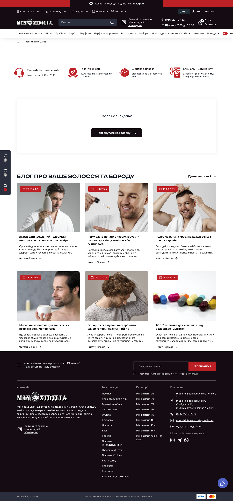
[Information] (215, 3)
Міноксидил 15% (146, 425)
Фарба (73, 33)
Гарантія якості (90, 68)
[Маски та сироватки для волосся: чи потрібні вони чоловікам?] (48, 296)
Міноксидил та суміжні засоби (169, 33)
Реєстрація (210, 11)
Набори (143, 33)
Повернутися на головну (113, 133)
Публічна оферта (112, 450)
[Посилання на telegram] (179, 440)
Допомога (120, 11)
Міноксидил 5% (145, 404)
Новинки (199, 33)
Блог (104, 430)
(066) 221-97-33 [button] (186, 414)
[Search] (112, 22)
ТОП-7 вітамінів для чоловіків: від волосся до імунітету (179, 327)
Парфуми (85, 33)
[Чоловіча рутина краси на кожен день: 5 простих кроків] (184, 207)
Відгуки (80, 11)
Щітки (49, 33)
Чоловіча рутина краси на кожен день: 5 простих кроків (183, 238)
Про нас (106, 393)
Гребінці (61, 33)
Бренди (211, 33)
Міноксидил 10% (146, 420)
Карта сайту (109, 460)
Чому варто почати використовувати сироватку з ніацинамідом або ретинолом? (113, 240)
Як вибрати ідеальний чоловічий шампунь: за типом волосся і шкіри (44, 238)
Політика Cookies (112, 455)
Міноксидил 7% (145, 414)
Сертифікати (109, 409)
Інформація (56, 11)
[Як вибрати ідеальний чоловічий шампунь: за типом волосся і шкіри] (48, 207)
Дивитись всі (199, 176)
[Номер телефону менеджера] (163, 19)
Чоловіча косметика (30, 33)
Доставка (107, 420)
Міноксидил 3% (145, 398)
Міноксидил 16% (146, 430)
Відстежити (102, 11)
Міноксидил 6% (145, 409)
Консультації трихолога (115, 476)
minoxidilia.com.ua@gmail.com (194, 420)
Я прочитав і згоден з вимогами (168, 373)
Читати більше (28, 258)
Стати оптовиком (29, 11)
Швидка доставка (143, 68)
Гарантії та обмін (112, 404)
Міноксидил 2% (145, 393)
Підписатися (202, 366)
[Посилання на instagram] (172, 440)
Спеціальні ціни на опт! (198, 68)
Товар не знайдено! (36, 41)
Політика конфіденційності (163, 373)
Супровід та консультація (43, 70)
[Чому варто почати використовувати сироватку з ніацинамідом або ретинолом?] (116, 207)
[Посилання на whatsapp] (186, 440)
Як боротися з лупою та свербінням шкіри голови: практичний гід (112, 327)
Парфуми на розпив (106, 33)
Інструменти (128, 33)
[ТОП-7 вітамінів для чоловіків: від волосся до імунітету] (184, 296)
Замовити (210, 24)
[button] (5, 187)
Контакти (107, 471)
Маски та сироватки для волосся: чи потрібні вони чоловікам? (44, 327)
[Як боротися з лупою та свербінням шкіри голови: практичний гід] (116, 296)
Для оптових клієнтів (114, 398)
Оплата (106, 414)
